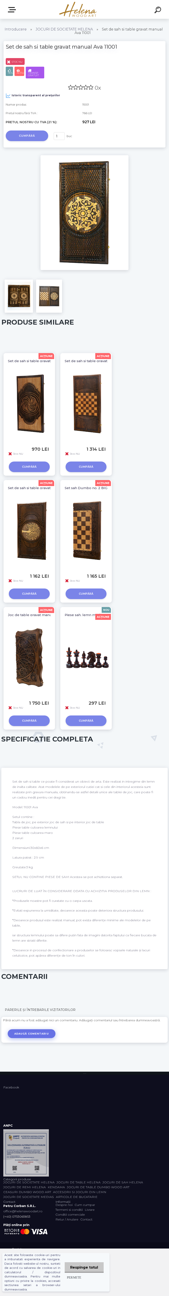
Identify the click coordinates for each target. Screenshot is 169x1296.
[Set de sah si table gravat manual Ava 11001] (84, 157)
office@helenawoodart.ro (22, 1211)
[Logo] (78, 9)
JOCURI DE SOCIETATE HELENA (64, 29)
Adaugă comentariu (31, 1033)
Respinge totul (84, 1267)
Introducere (16, 29)
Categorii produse (12, 10)
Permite (74, 1277)
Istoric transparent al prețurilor (36, 95)
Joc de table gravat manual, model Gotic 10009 (48, 615)
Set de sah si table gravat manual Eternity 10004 (49, 361)
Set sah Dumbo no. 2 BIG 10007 (91, 488)
